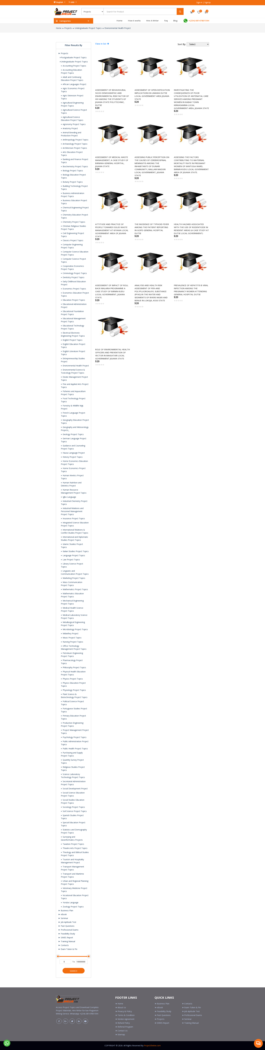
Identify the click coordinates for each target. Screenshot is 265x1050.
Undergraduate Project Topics (88, 28)
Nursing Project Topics (72, 641)
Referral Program (125, 1026)
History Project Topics (72, 457)
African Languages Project (74, 84)
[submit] (180, 11)
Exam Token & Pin (68, 949)
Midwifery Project (70, 633)
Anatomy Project (70, 128)
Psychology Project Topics (74, 737)
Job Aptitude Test (68, 922)
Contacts (64, 945)
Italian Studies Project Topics (75, 551)
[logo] (67, 998)
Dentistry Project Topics (73, 277)
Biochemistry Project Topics (75, 166)
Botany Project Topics (72, 182)
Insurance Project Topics (73, 518)
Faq (166, 20)
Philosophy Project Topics (74, 667)
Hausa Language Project (73, 452)
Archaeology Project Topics (74, 143)
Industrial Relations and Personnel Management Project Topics (72, 511)
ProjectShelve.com (152, 1045)
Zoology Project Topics (73, 906)
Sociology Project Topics (73, 807)
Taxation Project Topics (73, 844)
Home (119, 20)
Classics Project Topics (72, 240)
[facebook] (59, 1021)
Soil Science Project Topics (74, 811)
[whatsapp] (6, 1042)
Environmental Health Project (117, 28)
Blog (175, 20)
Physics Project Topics (72, 678)
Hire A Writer (152, 20)
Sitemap (121, 1034)
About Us (122, 1007)
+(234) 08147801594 (198, 20)
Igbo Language (69, 497)
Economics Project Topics (74, 288)
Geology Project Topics (73, 434)
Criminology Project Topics (74, 273)
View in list (101, 43)
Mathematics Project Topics (75, 589)
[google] (65, 1021)
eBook (63, 914)
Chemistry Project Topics (73, 222)
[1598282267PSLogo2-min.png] (65, 11)
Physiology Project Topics (74, 690)
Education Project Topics (73, 300)
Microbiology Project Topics (75, 629)
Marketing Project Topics (73, 578)
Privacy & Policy (125, 1011)
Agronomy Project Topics (74, 124)
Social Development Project (75, 788)
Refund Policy (124, 1023)
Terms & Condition (126, 1015)
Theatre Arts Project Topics (74, 848)
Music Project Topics (71, 637)
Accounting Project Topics (74, 65)
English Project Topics (72, 340)
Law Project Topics (71, 559)
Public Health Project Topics (75, 748)
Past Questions (67, 926)
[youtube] (85, 1021)
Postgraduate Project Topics (74, 57)
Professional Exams (69, 929)
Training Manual (67, 941)
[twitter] (72, 1021)
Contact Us (123, 1030)
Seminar (64, 918)
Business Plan (66, 910)
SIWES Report (66, 937)
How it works (134, 20)
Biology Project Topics (72, 170)
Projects (68, 28)
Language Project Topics (73, 555)
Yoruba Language (70, 902)
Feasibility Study (67, 933)
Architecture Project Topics (74, 148)
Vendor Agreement (126, 1019)
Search (73, 971)
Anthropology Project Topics (75, 139)
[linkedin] (78, 1021)
